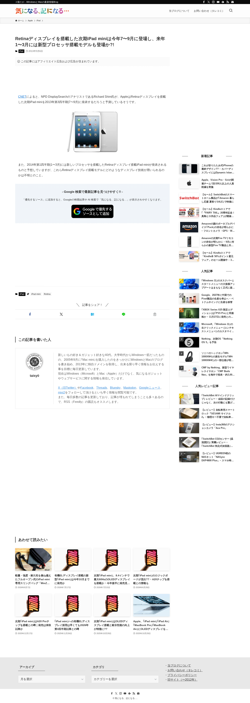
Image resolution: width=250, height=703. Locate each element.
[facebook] (204, 2)
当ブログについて (179, 665)
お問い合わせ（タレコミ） (185, 670)
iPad (21, 51)
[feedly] (223, 2)
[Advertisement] (92, 80)
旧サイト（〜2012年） (182, 679)
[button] (30, 314)
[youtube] (218, 2)
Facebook (86, 387)
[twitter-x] (208, 2)
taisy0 (34, 376)
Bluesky (115, 387)
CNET (22, 96)
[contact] (232, 2)
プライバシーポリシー (182, 675)
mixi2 (61, 392)
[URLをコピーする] (155, 314)
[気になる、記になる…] (42, 11)
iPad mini (36, 294)
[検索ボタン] (231, 11)
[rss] (227, 2)
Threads (101, 387)
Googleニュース (149, 387)
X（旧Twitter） (67, 387)
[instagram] (213, 2)
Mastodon (129, 387)
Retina (47, 294)
